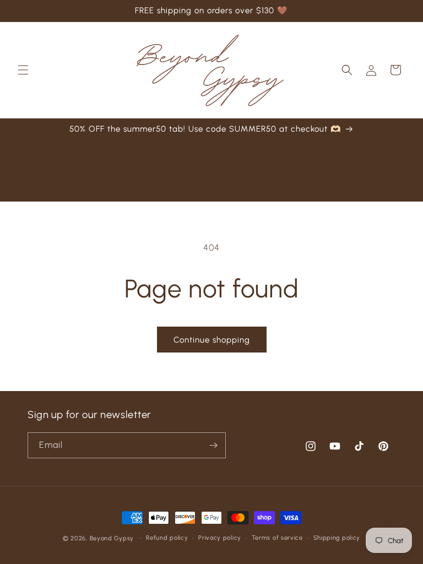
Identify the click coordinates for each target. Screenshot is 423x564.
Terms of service (277, 537)
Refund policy (167, 537)
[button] (23, 70)
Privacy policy (219, 537)
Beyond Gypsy (113, 538)
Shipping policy (337, 537)
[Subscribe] (213, 445)
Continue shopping (211, 340)
